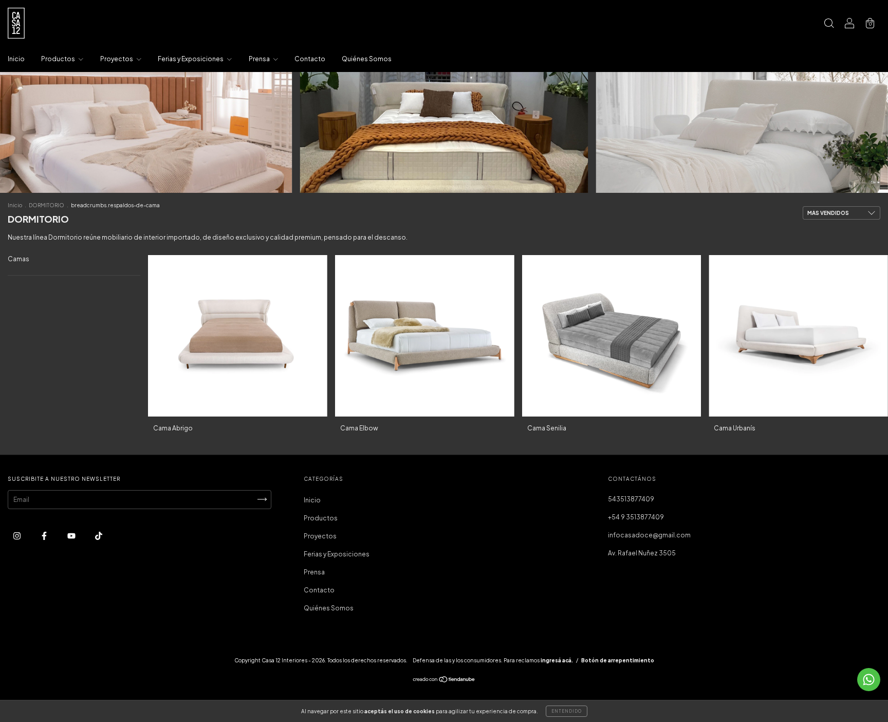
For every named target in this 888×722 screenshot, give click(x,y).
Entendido (566, 711)
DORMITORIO (46, 205)
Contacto (309, 59)
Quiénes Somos (367, 59)
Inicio (16, 59)
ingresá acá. (557, 660)
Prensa (260, 59)
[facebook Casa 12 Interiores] (44, 535)
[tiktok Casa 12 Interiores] (98, 535)
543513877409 (631, 499)
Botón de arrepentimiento (617, 660)
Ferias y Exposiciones (191, 59)
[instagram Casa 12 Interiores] (17, 535)
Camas (18, 259)
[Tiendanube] (444, 680)
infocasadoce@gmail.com (649, 535)
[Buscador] (829, 24)
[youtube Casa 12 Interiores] (72, 535)
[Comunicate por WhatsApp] (868, 679)
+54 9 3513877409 (636, 517)
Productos (58, 59)
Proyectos (117, 59)
